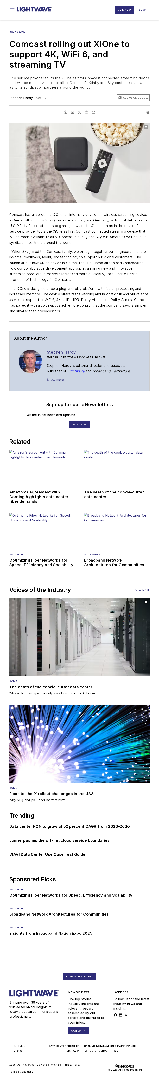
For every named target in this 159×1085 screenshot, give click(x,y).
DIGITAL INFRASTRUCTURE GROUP (88, 1050)
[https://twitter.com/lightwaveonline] (126, 1015)
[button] (12, 10)
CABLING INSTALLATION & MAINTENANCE (110, 1046)
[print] (148, 112)
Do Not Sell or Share (49, 1064)
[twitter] (79, 112)
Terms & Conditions (21, 1071)
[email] (93, 112)
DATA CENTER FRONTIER (64, 1046)
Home (13, 681)
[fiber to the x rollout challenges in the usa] (79, 744)
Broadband (17, 31)
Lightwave (76, 371)
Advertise (29, 1064)
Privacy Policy (72, 1064)
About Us (14, 1064)
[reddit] (86, 112)
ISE (116, 1050)
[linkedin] (72, 112)
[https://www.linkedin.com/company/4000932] (121, 1015)
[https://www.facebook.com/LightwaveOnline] (115, 1015)
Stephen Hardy (21, 98)
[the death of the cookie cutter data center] (79, 637)
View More (142, 590)
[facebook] (65, 112)
